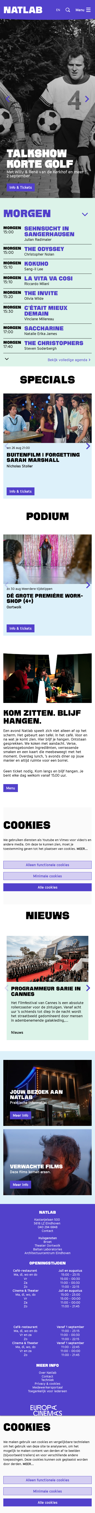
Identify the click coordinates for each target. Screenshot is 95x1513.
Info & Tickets (21, 187)
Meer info (20, 1115)
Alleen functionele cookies (47, 865)
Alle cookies (47, 887)
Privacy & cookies (47, 1383)
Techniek (47, 1380)
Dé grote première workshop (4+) (45, 599)
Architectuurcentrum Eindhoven (47, 1253)
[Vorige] (7, 99)
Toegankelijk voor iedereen (47, 1391)
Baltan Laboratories (47, 1249)
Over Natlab (47, 1372)
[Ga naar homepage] (23, 10)
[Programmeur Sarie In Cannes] (47, 959)
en (58, 9)
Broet (48, 1242)
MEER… (82, 849)
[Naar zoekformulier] (68, 10)
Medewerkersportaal (47, 1387)
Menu (10, 788)
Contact (47, 1231)
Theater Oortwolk (47, 1245)
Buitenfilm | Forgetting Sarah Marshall (43, 458)
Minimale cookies (47, 876)
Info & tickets (21, 491)
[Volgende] (87, 99)
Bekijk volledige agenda (67, 360)
